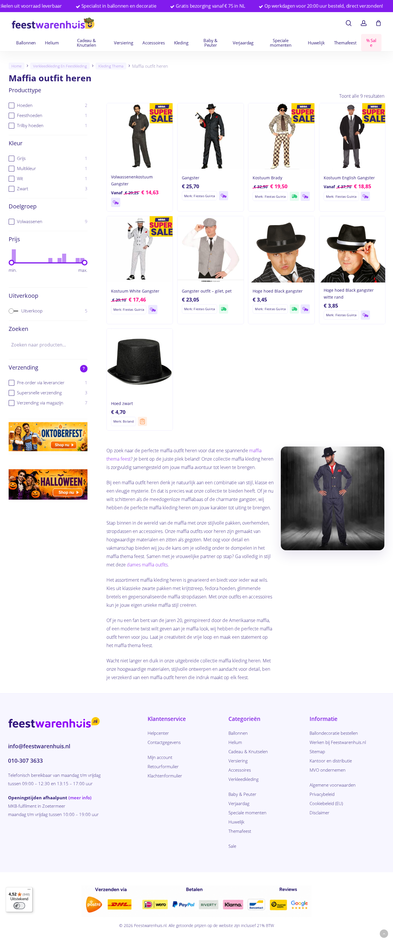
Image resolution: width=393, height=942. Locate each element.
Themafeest (239, 831)
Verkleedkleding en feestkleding (60, 66)
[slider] (11, 262)
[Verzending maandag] (115, 202)
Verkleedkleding (243, 779)
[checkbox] (48, 105)
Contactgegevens (164, 742)
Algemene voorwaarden (333, 785)
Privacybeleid (322, 794)
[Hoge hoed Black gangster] (281, 249)
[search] (348, 23)
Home (17, 66)
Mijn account (160, 757)
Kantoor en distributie (331, 761)
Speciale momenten (247, 812)
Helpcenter (158, 733)
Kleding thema (110, 66)
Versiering (238, 761)
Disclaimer (319, 812)
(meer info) (79, 797)
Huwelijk (236, 822)
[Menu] (29, 890)
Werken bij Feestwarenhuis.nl (338, 742)
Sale (232, 846)
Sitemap (317, 751)
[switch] (19, 905)
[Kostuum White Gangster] (140, 249)
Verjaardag (238, 803)
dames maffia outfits (147, 565)
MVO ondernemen (328, 770)
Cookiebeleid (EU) (326, 803)
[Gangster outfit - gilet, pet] (210, 249)
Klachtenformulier (165, 776)
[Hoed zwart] (140, 362)
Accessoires (239, 770)
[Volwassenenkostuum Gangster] (140, 136)
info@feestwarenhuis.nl (39, 746)
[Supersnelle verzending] (294, 196)
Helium (235, 742)
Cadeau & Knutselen (248, 751)
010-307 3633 (25, 760)
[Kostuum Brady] (281, 136)
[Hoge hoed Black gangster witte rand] (352, 249)
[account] (363, 23)
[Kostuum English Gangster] (352, 136)
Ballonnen (238, 733)
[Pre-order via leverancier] (142, 421)
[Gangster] (210, 136)
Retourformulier (163, 766)
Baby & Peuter (242, 794)
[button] (384, 934)
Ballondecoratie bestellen (334, 733)
